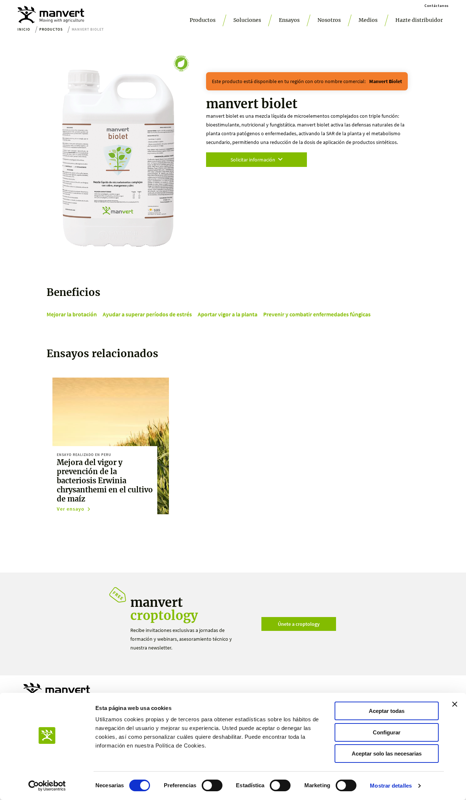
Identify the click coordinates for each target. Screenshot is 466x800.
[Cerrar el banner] (454, 704)
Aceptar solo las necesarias (387, 753)
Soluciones (247, 20)
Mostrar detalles (391, 786)
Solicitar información (252, 159)
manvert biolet (385, 81)
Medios (368, 20)
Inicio (23, 29)
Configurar (386, 732)
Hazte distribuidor (419, 20)
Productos (203, 20)
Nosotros (329, 20)
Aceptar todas (386, 711)
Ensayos (289, 20)
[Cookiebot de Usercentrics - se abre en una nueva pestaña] (47, 785)
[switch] (212, 785)
